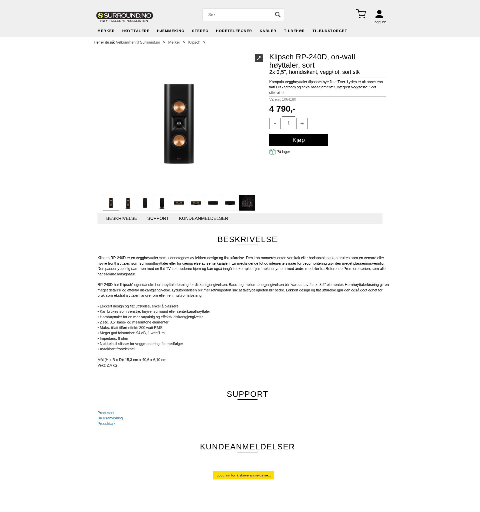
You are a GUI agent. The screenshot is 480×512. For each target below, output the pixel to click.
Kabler (268, 31)
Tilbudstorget (330, 31)
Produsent (106, 413)
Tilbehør (294, 31)
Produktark (107, 423)
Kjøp (298, 139)
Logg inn (379, 22)
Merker (106, 31)
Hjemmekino (170, 31)
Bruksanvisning (110, 418)
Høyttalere (136, 31)
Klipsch (194, 42)
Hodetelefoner (234, 31)
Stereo (200, 31)
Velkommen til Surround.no (138, 42)
